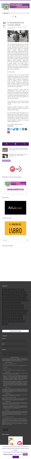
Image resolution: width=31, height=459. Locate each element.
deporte (4, 297)
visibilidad (5, 324)
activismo (5, 289)
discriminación (6, 302)
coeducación (22, 292)
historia (21, 308)
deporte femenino (11, 297)
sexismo (20, 318)
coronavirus (14, 294)
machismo (14, 313)
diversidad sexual (6, 305)
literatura (24, 26)
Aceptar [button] (25, 454)
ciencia (13, 292)
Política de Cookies (8, 454)
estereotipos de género (7, 308)
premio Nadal (12, 28)
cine (17, 292)
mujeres (19, 313)
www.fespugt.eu (9, 368)
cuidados (20, 294)
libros (21, 26)
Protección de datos (15, 331)
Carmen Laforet (13, 26)
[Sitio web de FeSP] (15, 172)
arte (22, 289)
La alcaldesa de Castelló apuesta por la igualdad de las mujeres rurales (18, 155)
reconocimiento (6, 318)
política (15, 316)
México (24, 313)
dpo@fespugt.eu (23, 370)
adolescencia (11, 289)
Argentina (18, 289)
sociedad (4, 321)
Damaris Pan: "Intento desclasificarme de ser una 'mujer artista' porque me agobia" (18, 149)
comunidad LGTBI (6, 294)
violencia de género (20, 321)
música (4, 316)
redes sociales (14, 318)
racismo (20, 316)
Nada (8, 28)
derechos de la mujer (21, 297)
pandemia (10, 316)
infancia (19, 310)
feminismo (16, 308)
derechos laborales (16, 300)
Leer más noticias (6, 160)
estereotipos (20, 305)
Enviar (5, 429)
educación (14, 305)
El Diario (20, 124)
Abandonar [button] (15, 457)
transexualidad (11, 321)
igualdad (4, 310)
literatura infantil (6, 313)
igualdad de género (12, 310)
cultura (25, 294)
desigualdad (24, 300)
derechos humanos (6, 300)
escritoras (18, 26)
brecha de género (6, 292)
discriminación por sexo (15, 302)
